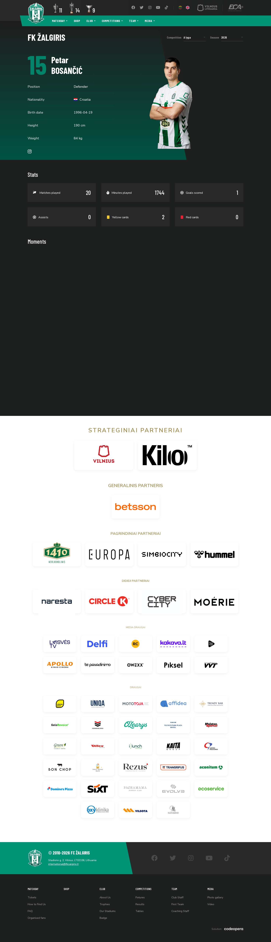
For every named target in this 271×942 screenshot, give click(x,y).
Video (210, 904)
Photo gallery (215, 897)
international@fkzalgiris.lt (63, 864)
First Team (177, 904)
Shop (77, 20)
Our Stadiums (108, 911)
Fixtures (140, 897)
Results (140, 904)
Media (148, 20)
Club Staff (177, 897)
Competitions (111, 20)
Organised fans (37, 918)
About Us (105, 897)
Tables (140, 911)
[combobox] (195, 37)
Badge (103, 918)
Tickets (32, 897)
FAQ (30, 911)
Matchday (58, 20)
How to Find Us (37, 904)
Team (132, 20)
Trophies (105, 904)
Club (89, 20)
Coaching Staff (180, 911)
